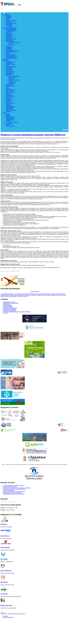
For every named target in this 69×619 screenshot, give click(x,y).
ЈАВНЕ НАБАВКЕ (7, 305)
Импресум (5, 616)
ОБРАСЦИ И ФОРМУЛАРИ (10, 308)
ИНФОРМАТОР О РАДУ (9, 302)
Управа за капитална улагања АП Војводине (14, 489)
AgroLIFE (5, 313)
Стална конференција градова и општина (13, 485)
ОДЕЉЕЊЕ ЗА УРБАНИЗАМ (10, 303)
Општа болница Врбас (8, 490)
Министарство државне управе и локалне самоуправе (16, 487)
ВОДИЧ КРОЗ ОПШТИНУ (9, 310)
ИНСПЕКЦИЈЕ (7, 304)
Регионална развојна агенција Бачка (12, 492)
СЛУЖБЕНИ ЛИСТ (8, 306)
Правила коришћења (8, 617)
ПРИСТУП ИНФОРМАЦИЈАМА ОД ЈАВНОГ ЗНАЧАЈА (16, 311)
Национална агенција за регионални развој (14, 491)
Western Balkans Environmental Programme (13, 493)
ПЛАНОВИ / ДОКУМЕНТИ (9, 309)
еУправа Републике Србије (10, 486)
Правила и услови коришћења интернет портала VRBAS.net (33, 134)
